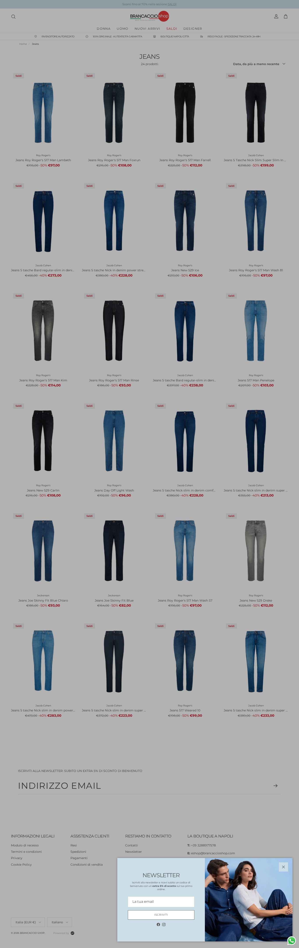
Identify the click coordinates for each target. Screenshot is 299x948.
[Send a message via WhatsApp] (292, 941)
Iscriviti (161, 914)
